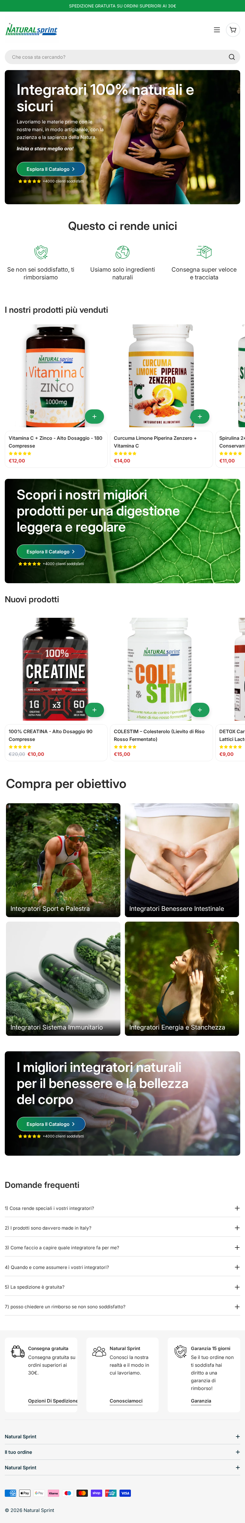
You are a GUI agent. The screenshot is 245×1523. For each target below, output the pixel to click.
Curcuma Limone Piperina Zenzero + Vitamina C (155, 442)
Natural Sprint (39, 1510)
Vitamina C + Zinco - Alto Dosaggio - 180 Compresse (55, 442)
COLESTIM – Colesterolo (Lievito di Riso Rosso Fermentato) (159, 735)
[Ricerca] (231, 57)
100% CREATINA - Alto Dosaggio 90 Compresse (51, 735)
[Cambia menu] (216, 29)
